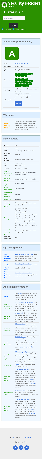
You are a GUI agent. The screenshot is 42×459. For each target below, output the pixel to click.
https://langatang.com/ (22, 63)
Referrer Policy (19, 313)
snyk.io (14, 437)
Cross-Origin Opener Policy (23, 264)
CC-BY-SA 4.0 (27, 437)
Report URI (31, 384)
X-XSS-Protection (20, 337)
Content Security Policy (26, 347)
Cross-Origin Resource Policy (24, 273)
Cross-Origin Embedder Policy (24, 254)
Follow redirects (20, 29)
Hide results (8, 29)
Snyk (25, 442)
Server (20, 293)
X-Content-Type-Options (22, 352)
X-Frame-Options (20, 324)
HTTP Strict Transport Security (24, 302)
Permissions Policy (20, 390)
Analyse (30, 380)
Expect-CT (18, 365)
